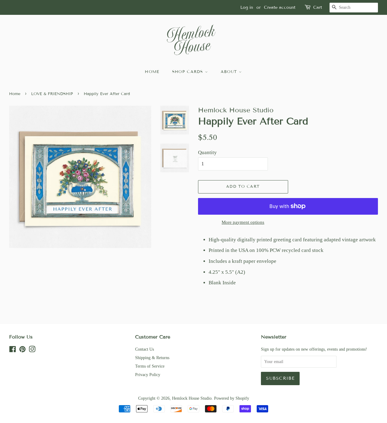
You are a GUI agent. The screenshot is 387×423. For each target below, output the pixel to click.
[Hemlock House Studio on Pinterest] (22, 350)
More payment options (243, 222)
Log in (246, 7)
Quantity (207, 152)
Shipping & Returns (152, 357)
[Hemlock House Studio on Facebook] (12, 350)
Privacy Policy (147, 374)
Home (14, 93)
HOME (152, 71)
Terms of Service (149, 366)
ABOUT (230, 71)
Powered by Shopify (231, 398)
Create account (279, 7)
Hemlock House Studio (192, 398)
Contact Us (144, 349)
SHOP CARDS (188, 71)
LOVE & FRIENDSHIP (52, 93)
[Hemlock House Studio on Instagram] (32, 350)
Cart (317, 7)
